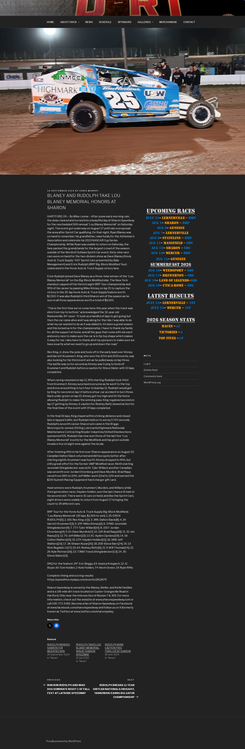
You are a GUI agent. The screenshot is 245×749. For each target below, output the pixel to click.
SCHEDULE (105, 22)
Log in (147, 363)
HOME (50, 22)
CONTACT (189, 22)
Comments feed (153, 376)
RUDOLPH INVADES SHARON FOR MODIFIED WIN (58, 648)
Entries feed (150, 370)
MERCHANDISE (168, 22)
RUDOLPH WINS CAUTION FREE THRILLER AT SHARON (118, 648)
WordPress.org (152, 382)
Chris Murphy (89, 191)
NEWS (89, 22)
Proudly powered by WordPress (63, 741)
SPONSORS (124, 22)
